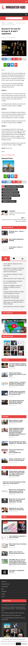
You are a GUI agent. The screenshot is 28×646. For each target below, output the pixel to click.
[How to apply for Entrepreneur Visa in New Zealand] (7, 343)
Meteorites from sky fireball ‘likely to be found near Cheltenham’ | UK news (17, 500)
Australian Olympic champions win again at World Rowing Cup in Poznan (17, 365)
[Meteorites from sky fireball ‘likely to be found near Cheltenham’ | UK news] (5, 500)
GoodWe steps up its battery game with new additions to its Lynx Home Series (17, 393)
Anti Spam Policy (5, 584)
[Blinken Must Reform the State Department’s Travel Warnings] (14, 353)
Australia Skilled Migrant (10, 189)
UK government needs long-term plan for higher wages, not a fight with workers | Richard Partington (14, 302)
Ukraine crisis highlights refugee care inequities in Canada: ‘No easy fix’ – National (13, 287)
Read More (24, 644)
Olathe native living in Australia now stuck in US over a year (17, 374)
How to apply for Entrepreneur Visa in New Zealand (14, 604)
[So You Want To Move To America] (5, 248)
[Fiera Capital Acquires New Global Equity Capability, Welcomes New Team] (5, 402)
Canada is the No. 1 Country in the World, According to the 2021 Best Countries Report (17, 383)
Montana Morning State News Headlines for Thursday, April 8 (17, 442)
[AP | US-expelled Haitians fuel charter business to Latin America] (14, 348)
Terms (3, 596)
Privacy (3, 594)
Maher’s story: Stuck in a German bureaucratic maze (16, 552)
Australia (6, 360)
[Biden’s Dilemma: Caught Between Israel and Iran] (5, 422)
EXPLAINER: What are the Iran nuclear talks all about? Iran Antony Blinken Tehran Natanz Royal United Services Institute (17, 562)
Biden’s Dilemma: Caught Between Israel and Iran (16, 421)
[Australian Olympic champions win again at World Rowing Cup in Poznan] (7, 353)
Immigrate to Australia (9, 201)
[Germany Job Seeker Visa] (10, 526)
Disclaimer (4, 591)
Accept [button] (18, 644)
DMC (3, 589)
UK (3, 467)
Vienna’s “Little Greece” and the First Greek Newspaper (17, 459)
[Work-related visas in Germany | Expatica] (5, 545)
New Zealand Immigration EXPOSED (16, 239)
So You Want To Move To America (16, 247)
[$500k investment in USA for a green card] (7, 348)
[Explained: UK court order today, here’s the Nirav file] (5, 510)
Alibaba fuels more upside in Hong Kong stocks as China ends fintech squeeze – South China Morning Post (14, 269)
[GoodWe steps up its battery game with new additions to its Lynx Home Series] (5, 393)
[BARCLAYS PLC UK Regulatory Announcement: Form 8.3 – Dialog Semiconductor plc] (5, 491)
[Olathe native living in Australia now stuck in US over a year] (5, 374)
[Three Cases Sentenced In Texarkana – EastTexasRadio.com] (5, 451)
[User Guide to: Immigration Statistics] (5, 572)
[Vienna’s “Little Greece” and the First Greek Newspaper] (5, 460)
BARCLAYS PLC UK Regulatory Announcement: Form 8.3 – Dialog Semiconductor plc (17, 491)
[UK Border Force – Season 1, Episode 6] (5, 233)
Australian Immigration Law (10, 192)
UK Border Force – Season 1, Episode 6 (16, 232)
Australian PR (6, 198)
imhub (14, 37)
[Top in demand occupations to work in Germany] (21, 343)
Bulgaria (5, 416)
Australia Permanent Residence (14, 186)
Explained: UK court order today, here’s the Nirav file (16, 509)
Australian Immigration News (11, 195)
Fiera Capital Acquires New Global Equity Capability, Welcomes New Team (16, 402)
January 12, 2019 (6, 37)
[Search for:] (14, 18)
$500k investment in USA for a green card (14, 278)
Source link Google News (8, 155)
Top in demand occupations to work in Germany (17, 536)
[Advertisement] (15, 207)
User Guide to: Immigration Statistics (16, 571)
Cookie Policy (5, 586)
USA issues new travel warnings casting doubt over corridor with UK (14, 482)
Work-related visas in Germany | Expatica (14, 306)
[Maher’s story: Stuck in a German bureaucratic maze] (5, 553)
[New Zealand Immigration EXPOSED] (5, 240)
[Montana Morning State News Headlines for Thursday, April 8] (5, 443)
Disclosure (4, 581)
